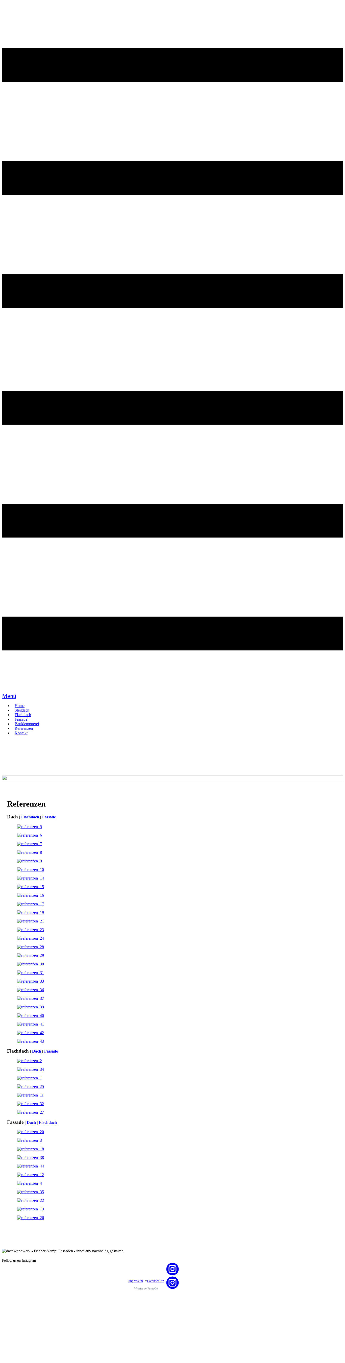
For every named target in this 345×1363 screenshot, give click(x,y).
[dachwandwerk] (172, 779)
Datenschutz (155, 1281)
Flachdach (30, 817)
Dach (36, 1051)
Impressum (135, 1281)
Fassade (49, 817)
